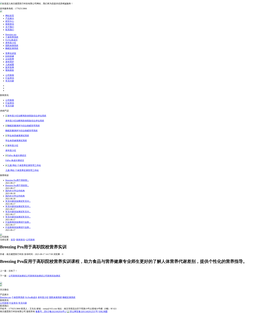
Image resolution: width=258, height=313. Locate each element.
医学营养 (9, 67)
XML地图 (103, 311)
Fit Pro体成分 (11, 40)
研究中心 (9, 21)
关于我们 (9, 27)
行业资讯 (9, 78)
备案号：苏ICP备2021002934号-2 (50, 311)
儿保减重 (9, 64)
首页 (13, 240)
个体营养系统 (11, 37)
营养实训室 (10, 53)
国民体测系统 (11, 45)
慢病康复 (9, 70)
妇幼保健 (9, 56)
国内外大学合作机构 (15, 191)
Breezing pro (10, 34)
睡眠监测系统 (11, 48)
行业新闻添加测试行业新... (18, 222)
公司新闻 (9, 75)
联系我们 (9, 30)
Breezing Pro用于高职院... (17, 180)
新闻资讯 (9, 24)
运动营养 (9, 59)
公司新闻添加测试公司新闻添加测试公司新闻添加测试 (34, 276)
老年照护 (9, 62)
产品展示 (9, 18)
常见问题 (9, 81)
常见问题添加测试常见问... (18, 201)
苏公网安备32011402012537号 (84, 311)
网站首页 (9, 15)
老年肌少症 (10, 43)
